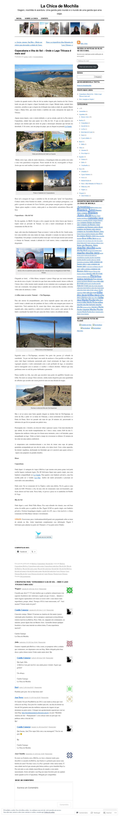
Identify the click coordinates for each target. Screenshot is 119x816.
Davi (16, 687)
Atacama (83, 150)
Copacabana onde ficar (51, 566)
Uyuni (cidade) (85, 138)
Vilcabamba (84, 165)
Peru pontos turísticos (89, 277)
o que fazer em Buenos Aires (93, 266)
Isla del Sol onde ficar (49, 571)
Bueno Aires (98, 207)
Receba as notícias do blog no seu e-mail (89, 49)
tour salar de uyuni (90, 292)
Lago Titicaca (60, 571)
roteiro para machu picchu (92, 283)
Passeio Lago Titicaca (60, 574)
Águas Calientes (85, 174)
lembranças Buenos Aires (97, 243)
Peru (80, 169)
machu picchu (86, 247)
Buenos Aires (85, 117)
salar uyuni (90, 290)
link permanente (25, 576)
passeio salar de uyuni (94, 273)
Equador (81, 157)
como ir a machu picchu (84, 220)
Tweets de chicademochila (84, 85)
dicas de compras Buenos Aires (90, 234)
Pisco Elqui (84, 153)
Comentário (64, 805)
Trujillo (83, 189)
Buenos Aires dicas (87, 213)
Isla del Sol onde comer (34, 571)
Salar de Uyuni (82, 285)
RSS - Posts (84, 43)
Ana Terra (19, 697)
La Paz (83, 129)
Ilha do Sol (62, 566)
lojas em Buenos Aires (87, 245)
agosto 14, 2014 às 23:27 (40, 727)
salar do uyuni (81, 290)
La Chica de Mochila (59, 6)
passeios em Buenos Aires (83, 276)
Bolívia (34, 563)
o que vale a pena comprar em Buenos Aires (89, 268)
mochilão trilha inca (91, 260)
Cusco (83, 177)
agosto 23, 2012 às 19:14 (30, 589)
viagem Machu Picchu (92, 309)
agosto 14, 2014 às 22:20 (32, 697)
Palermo (91, 271)
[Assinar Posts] (78, 43)
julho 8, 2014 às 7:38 (38, 658)
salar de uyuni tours (97, 288)
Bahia (82, 144)
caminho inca (95, 218)
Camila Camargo (21, 610)
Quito (82, 162)
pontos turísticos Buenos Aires (87, 281)
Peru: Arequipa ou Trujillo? (86, 99)
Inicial (19, 18)
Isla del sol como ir (20, 571)
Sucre (82, 135)
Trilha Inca (84, 186)
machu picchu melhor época (95, 250)
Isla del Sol (49, 563)
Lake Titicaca (48, 574)
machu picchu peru (88, 252)
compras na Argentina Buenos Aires (90, 231)
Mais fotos (80, 331)
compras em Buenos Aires (90, 224)
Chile (80, 148)
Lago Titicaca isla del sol (36, 574)
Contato (44, 18)
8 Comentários (38, 57)
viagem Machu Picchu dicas (86, 312)
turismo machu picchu (89, 305)
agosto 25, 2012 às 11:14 (38, 610)
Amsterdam (82, 111)
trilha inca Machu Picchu (90, 298)
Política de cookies (49, 812)
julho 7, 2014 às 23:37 (27, 687)
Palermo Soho (96, 271)
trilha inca (93, 295)
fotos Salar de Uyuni (83, 243)
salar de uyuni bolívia (84, 288)
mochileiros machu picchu (85, 257)
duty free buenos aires (88, 241)
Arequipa (83, 171)
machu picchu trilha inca (90, 255)
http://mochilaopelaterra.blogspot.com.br (35, 713)
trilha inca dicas (93, 298)
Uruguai (81, 193)
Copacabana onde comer (36, 566)
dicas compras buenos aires (90, 234)
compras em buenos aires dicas (90, 226)
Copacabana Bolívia (21, 566)
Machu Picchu (85, 180)
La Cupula (68, 126)
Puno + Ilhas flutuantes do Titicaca (90, 183)
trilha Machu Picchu (90, 302)
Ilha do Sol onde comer (30, 569)
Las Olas (37, 478)
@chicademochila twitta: (88, 82)
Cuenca (83, 159)
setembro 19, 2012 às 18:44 (28, 642)
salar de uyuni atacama (95, 286)
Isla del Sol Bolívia (65, 569)
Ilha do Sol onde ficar (44, 569)
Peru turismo (97, 279)
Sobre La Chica (31, 18)
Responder (42, 589)
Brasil (80, 141)
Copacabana (41, 563)
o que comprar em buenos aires (88, 265)
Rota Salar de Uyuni (86, 132)
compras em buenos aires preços (89, 229)
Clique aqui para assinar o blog (87, 67)
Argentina (82, 114)
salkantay (96, 290)
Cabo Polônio (85, 196)
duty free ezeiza (98, 241)
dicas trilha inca (89, 238)
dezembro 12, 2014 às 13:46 (35, 754)
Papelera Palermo (81, 273)
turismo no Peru (87, 307)
